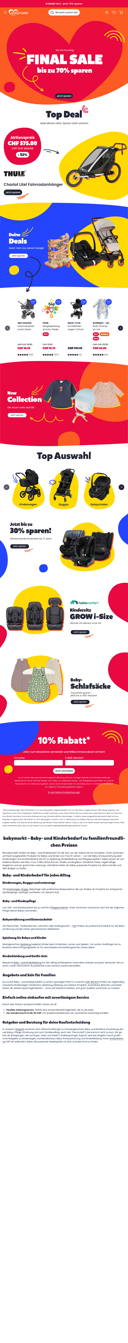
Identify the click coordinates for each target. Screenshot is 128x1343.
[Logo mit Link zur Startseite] (18, 12)
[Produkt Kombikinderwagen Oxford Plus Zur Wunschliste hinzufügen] (83, 302)
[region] (64, 328)
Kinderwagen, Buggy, (17, 889)
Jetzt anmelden (64, 770)
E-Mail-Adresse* (74, 757)
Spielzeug (25, 944)
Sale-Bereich (92, 981)
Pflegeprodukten (59, 907)
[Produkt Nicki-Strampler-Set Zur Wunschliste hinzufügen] (109, 302)
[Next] (120, 328)
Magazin (20, 1029)
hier (74, 925)
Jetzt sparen (64, 96)
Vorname (19, 757)
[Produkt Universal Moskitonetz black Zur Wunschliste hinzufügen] (33, 302)
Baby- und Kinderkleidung (28, 962)
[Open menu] (5, 12)
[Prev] (7, 328)
